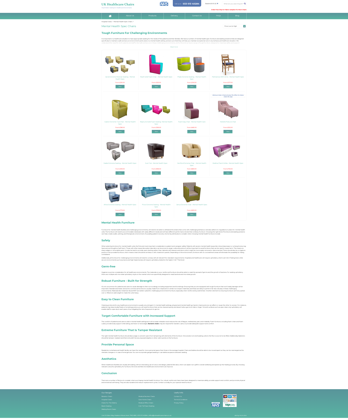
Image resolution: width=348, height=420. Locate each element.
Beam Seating (106, 406)
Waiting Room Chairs (109, 409)
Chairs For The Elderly (109, 403)
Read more (174, 47)
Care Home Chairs (144, 399)
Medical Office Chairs (145, 403)
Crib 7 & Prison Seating (146, 406)
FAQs (218, 15)
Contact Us (197, 15)
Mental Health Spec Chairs (123, 21)
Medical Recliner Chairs (146, 396)
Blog (237, 15)
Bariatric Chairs (107, 396)
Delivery (174, 15)
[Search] (245, 4)
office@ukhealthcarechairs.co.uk (160, 415)
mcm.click (242, 415)
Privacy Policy (178, 403)
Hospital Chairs (107, 21)
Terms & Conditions (180, 399)
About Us (130, 15)
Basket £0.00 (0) (210, 3)
